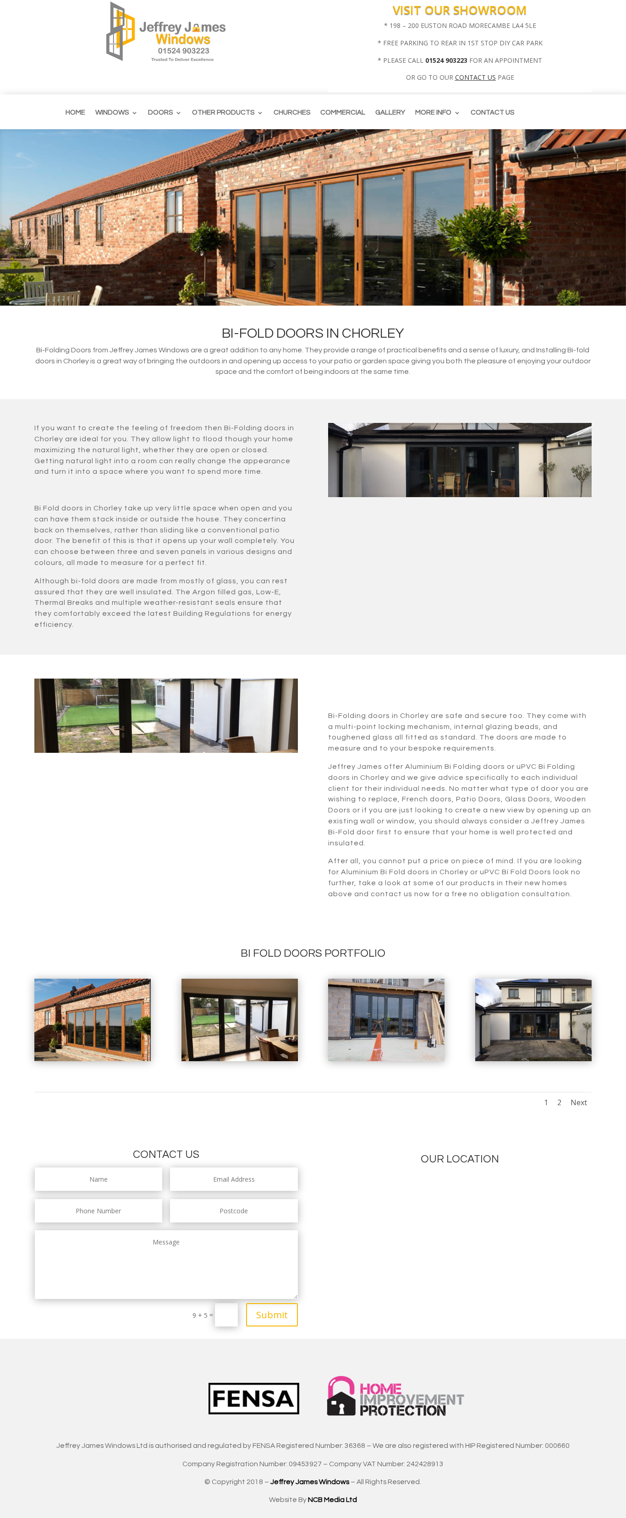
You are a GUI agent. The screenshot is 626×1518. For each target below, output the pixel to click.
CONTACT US (475, 77)
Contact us (492, 113)
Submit (272, 1315)
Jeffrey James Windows (309, 1481)
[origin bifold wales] (386, 1058)
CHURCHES (292, 113)
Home (75, 113)
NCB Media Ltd (332, 1499)
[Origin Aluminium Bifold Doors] (533, 1058)
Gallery (390, 113)
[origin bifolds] (239, 1058)
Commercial (342, 113)
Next (579, 1102)
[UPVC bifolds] (92, 1058)
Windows (112, 113)
